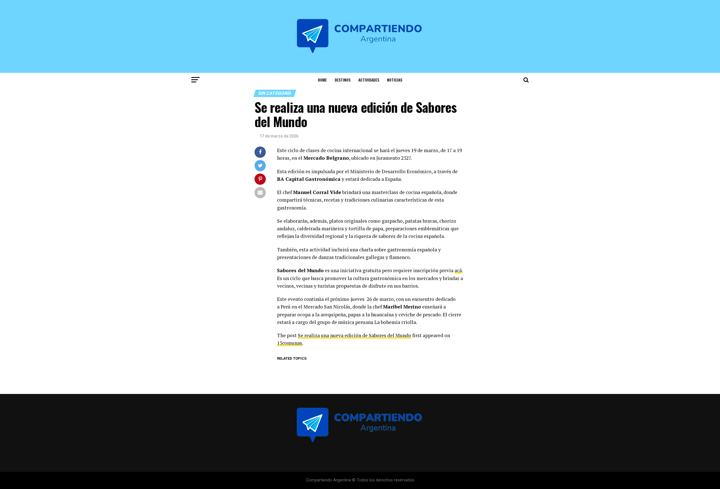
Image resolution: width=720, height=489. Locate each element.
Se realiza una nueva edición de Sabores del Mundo (354, 335)
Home (322, 80)
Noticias (394, 80)
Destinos (342, 80)
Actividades (368, 80)
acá (458, 270)
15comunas (289, 343)
